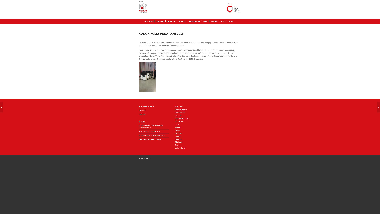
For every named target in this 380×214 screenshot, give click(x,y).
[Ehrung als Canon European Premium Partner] (1, 107)
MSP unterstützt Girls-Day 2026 (149, 131)
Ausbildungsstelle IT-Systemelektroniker (152, 135)
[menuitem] (141, 1)
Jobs (177, 124)
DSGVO (178, 116)
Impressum (142, 114)
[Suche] (235, 21)
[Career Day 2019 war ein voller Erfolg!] (378, 107)
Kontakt (141, 1)
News (177, 130)
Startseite (179, 142)
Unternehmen (180, 148)
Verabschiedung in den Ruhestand (150, 139)
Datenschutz (142, 110)
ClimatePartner (181, 110)
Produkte (178, 133)
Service (178, 136)
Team (177, 145)
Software (178, 139)
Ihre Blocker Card (182, 119)
